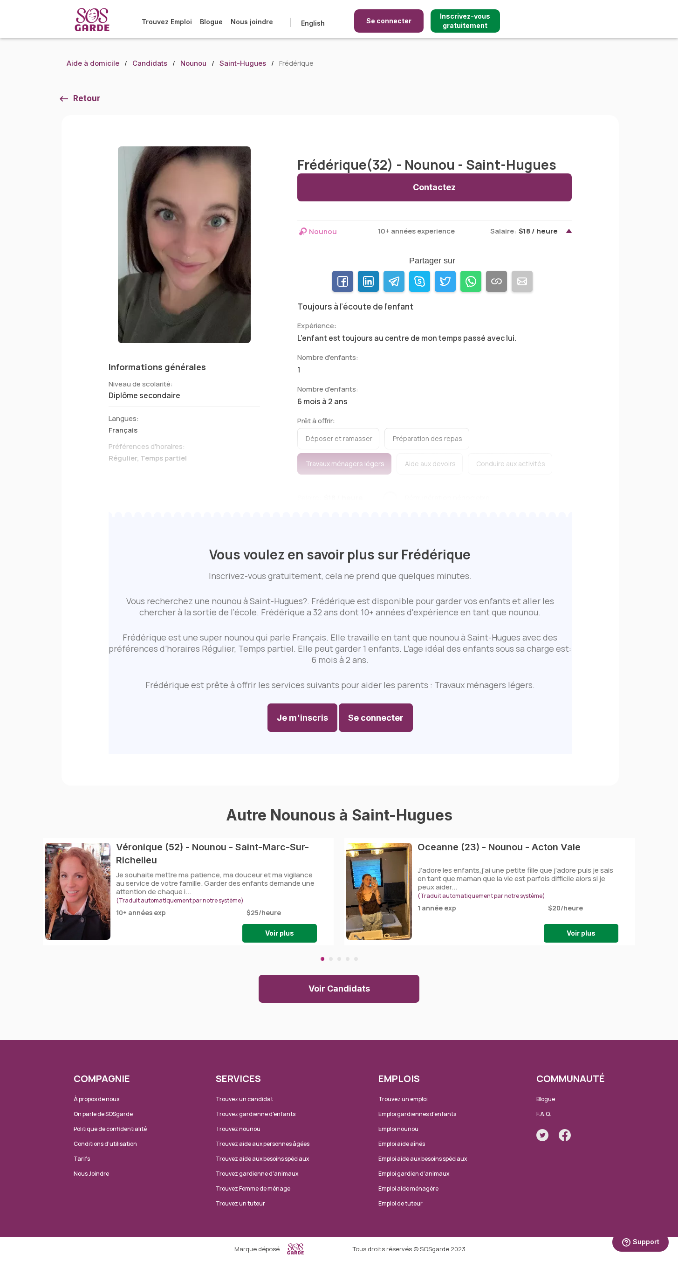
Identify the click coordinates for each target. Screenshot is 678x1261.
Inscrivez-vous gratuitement (465, 20)
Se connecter (388, 21)
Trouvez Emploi (167, 22)
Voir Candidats (339, 988)
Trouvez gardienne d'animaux (257, 1174)
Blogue (211, 22)
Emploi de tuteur (400, 1203)
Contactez (434, 187)
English (313, 23)
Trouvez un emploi (403, 1099)
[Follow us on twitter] (542, 1135)
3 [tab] (339, 959)
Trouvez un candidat (244, 1099)
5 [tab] (356, 959)
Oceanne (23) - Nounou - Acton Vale (499, 847)
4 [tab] (347, 959)
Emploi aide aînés (401, 1144)
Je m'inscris (302, 718)
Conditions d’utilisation (105, 1144)
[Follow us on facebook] (565, 1135)
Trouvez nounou (238, 1129)
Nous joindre (252, 22)
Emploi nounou (398, 1129)
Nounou (193, 63)
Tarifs (82, 1159)
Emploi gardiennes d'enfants (417, 1114)
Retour (86, 98)
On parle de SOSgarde (103, 1114)
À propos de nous (96, 1099)
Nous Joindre (91, 1174)
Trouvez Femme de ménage (253, 1188)
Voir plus (279, 933)
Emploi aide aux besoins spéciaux (422, 1159)
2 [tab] (331, 959)
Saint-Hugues (242, 63)
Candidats (149, 63)
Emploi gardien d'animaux (413, 1174)
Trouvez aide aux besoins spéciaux (262, 1159)
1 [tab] (322, 959)
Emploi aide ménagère (408, 1188)
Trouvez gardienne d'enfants (255, 1114)
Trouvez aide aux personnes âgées (262, 1144)
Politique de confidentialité (110, 1129)
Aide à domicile (93, 63)
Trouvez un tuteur (240, 1203)
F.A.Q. (543, 1114)
